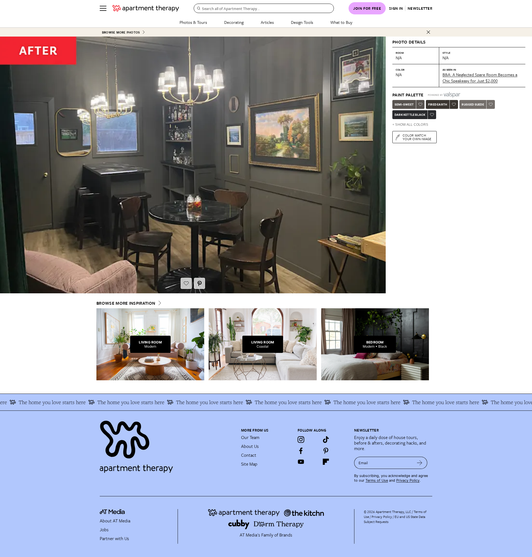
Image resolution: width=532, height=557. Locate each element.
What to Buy (341, 22)
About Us (250, 446)
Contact (248, 455)
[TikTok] (326, 439)
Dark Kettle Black (410, 114)
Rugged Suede (473, 104)
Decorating (234, 22)
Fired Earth (437, 104)
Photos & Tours (193, 22)
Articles (267, 22)
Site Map (249, 464)
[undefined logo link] (145, 8)
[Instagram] (301, 439)
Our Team (250, 437)
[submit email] (419, 463)
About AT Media (115, 520)
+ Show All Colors (410, 125)
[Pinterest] (326, 450)
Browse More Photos (121, 32)
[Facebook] (301, 450)
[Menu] (103, 8)
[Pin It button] (199, 283)
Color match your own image (417, 137)
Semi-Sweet (404, 104)
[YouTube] (301, 461)
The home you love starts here (115, 402)
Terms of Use (376, 480)
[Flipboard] (326, 461)
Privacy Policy (408, 480)
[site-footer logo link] (112, 512)
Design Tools (302, 22)
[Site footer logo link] (167, 444)
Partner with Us (114, 538)
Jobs (104, 529)
